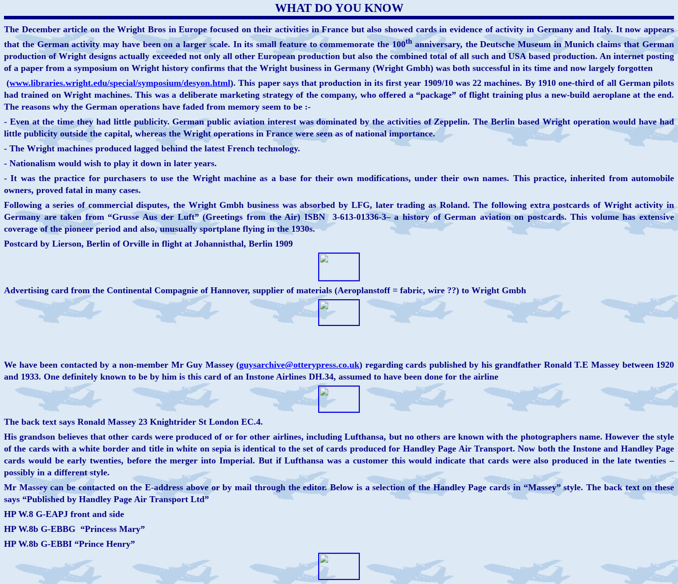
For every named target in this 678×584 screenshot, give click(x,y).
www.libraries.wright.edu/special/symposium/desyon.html (119, 83)
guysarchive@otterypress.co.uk (299, 365)
